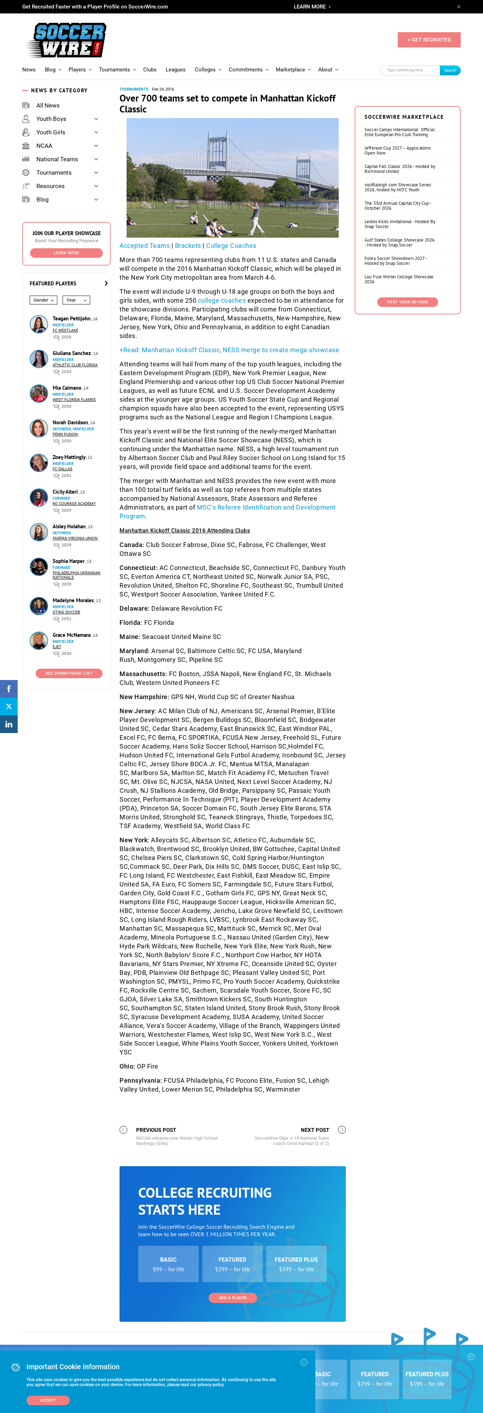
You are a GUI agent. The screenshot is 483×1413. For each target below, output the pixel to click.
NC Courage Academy (74, 503)
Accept (48, 1400)
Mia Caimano (68, 387)
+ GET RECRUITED (429, 39)
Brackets (188, 245)
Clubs (150, 69)
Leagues (176, 69)
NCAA (44, 145)
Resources (50, 186)
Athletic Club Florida (75, 365)
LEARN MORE (310, 7)
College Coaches (231, 245)
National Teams (57, 159)
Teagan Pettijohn (72, 318)
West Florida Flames (74, 399)
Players (77, 69)
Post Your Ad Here (408, 302)
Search (450, 70)
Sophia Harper (69, 561)
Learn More (67, 253)
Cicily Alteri (66, 491)
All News (48, 105)
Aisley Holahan (70, 526)
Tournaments (114, 69)
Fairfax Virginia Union (75, 538)
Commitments (246, 69)
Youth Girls (50, 132)
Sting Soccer (66, 612)
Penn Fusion (65, 434)
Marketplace (290, 69)
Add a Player (233, 1298)
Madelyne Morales (74, 600)
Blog (50, 69)
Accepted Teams (145, 245)
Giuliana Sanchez (72, 353)
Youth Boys (51, 118)
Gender (41, 300)
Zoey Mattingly (70, 457)
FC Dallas (62, 469)
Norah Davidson (71, 422)
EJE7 (57, 647)
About (325, 69)
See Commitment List (69, 673)
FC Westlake (65, 330)
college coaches (222, 300)
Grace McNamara (72, 635)
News (29, 69)
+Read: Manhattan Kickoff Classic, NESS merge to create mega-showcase (229, 350)
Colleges (205, 69)
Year (71, 300)
